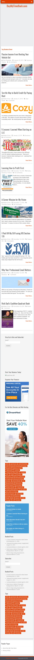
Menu (3, 1)
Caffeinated (9, 470)
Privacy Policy (6, 650)
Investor (8, 481)
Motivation (19, 483)
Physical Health (10, 487)
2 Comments (10, 241)
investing (20, 478)
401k (7, 464)
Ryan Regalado (7, 60)
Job (13, 481)
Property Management (12, 489)
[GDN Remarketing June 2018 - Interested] (17, 401)
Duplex (12, 474)
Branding (18, 466)
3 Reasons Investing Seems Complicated (17, 543)
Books (29, 171)
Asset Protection (23, 464)
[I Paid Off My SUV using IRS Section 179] (17, 248)
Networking (18, 485)
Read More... (29, 85)
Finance (4, 62)
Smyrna (17, 498)
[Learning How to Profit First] (7, 183)
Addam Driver (7, 99)
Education (19, 474)
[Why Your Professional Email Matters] (17, 282)
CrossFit (23, 472)
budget (25, 466)
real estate (23, 489)
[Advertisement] (17, 27)
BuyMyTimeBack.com (17, 6)
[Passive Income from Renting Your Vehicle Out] (17, 70)
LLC (23, 481)
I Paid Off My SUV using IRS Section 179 (16, 235)
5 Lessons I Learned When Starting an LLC (16, 131)
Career (9, 204)
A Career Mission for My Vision (14, 199)
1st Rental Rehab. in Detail (13, 547)
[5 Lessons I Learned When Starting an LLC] (17, 145)
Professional (19, 487)
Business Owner (17, 468)
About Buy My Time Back (9, 648)
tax (13, 500)
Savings (8, 496)
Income (14, 478)
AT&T (7, 466)
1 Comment (11, 100)
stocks (23, 498)
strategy (8, 500)
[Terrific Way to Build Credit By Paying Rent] (17, 108)
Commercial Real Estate (12, 472)
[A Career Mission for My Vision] (17, 212)
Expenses (15, 476)
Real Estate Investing (11, 491)
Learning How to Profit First (13, 168)
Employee (8, 476)
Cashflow (16, 470)
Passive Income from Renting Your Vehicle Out (15, 56)
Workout (18, 500)
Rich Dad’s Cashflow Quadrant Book (16, 303)
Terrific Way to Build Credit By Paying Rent (17, 94)
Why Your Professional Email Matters (16, 270)
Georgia (8, 478)
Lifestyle (4, 204)
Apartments (13, 464)
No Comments (13, 62)
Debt (7, 474)
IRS (3, 241)
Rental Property (10, 493)
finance (22, 476)
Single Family (9, 498)
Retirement (19, 493)
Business (29, 60)
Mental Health (10, 483)
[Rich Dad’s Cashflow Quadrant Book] (7, 319)
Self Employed (16, 496)
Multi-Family (9, 485)
